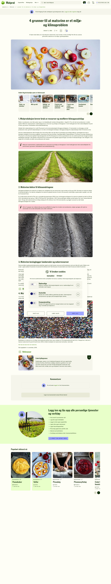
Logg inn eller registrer (70, 12)
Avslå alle (36, 313)
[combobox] (61, 2)
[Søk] (42, 2)
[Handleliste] (93, 2)
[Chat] (84, 2)
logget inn (56, 385)
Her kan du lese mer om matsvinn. (27, 345)
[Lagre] (66, 30)
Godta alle (75, 313)
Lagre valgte (55, 313)
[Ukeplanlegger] (89, 2)
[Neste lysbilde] (91, 113)
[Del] (61, 30)
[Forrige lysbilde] (87, 113)
